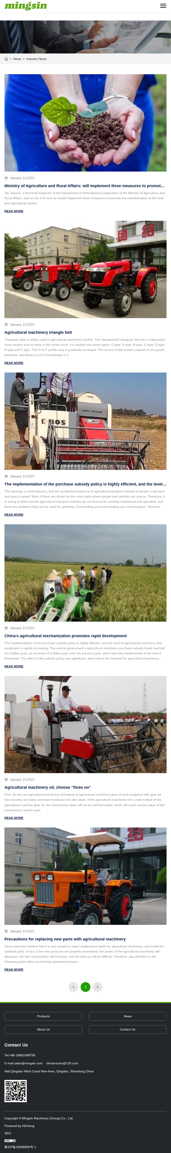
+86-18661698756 (22, 1055)
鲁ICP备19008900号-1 (20, 1147)
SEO (7, 1133)
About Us (43, 1029)
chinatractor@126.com (62, 1063)
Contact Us (127, 1029)
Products (43, 1016)
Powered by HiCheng (19, 1126)
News (128, 1016)
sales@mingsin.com (28, 1063)
